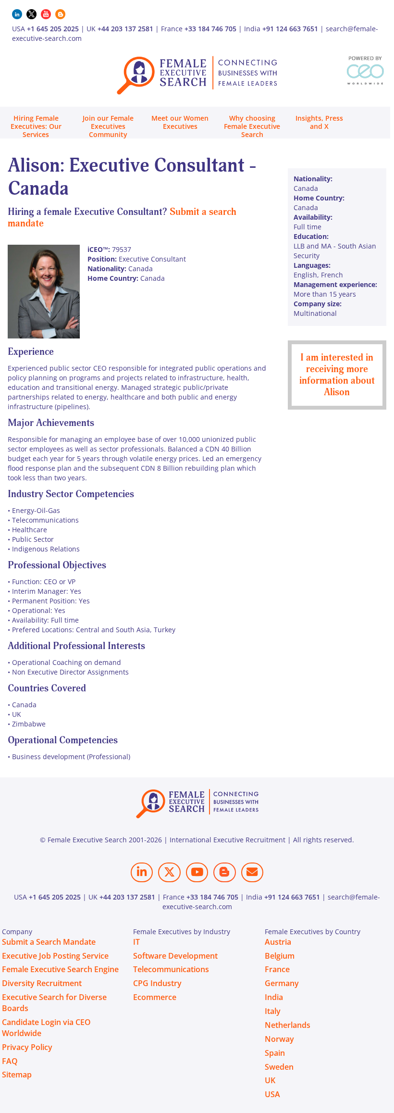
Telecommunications (171, 969)
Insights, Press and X (319, 122)
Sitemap (17, 1074)
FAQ (10, 1061)
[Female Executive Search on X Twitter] (169, 872)
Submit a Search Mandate (49, 942)
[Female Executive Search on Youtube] (197, 872)
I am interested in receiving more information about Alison (337, 374)
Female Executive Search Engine (60, 969)
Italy (273, 1011)
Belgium (280, 955)
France (277, 969)
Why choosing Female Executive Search (252, 126)
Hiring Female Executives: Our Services (36, 126)
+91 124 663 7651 (290, 28)
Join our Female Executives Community (108, 126)
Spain (275, 1053)
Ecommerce (154, 997)
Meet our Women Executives (180, 122)
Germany (282, 983)
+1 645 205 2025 (53, 28)
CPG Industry (157, 983)
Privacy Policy (27, 1047)
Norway (279, 1039)
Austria (278, 942)
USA (272, 1094)
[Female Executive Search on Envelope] (252, 872)
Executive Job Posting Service (55, 955)
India (274, 997)
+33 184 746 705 (210, 28)
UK (270, 1080)
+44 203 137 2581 (125, 28)
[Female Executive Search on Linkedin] (142, 872)
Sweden (279, 1067)
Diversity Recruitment (42, 983)
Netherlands (287, 1025)
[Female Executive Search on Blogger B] (224, 872)
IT (136, 942)
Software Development (175, 955)
